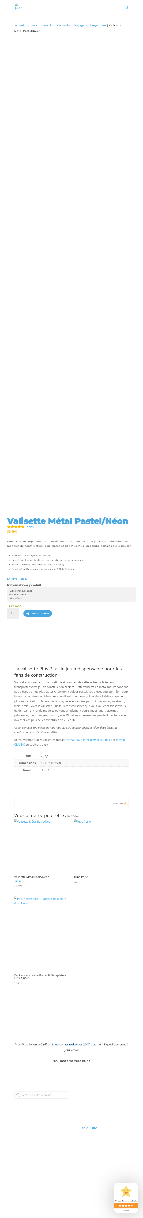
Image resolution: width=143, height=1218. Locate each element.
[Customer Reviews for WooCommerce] (125, 803)
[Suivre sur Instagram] (24, 1102)
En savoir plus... (17, 578)
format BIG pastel (77, 740)
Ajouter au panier (37, 613)
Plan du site (87, 1128)
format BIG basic (101, 740)
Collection (64, 25)
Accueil (19, 25)
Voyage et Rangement (90, 25)
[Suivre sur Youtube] (32, 1102)
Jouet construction (41, 25)
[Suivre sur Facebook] (17, 1102)
